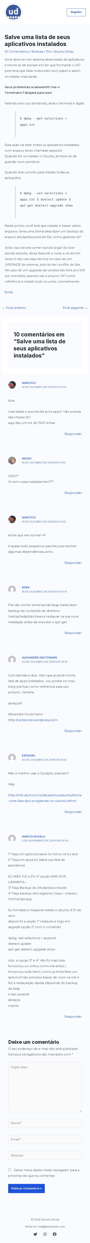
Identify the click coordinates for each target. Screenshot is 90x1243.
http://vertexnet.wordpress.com (33, 720)
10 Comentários (17, 51)
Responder (73, 434)
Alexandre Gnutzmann (39, 657)
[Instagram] (45, 1234)
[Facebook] (55, 1234)
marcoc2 (29, 383)
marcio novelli (33, 836)
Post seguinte (75, 308)
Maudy (27, 458)
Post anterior (14, 308)
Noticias (37, 51)
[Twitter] (35, 1234)
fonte (9, 292)
